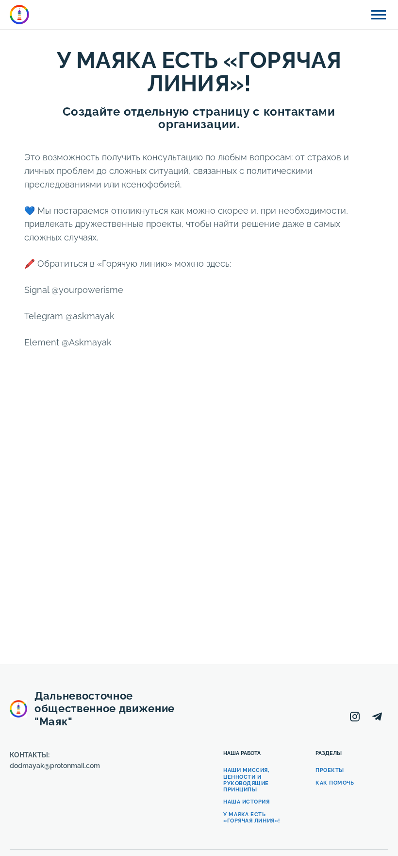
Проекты (329, 770)
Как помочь (334, 783)
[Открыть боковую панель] (378, 14)
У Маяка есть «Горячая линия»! (251, 817)
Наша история (246, 802)
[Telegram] (377, 716)
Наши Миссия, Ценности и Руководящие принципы (246, 780)
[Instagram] (355, 716)
